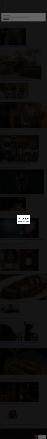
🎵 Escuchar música (23, 221)
